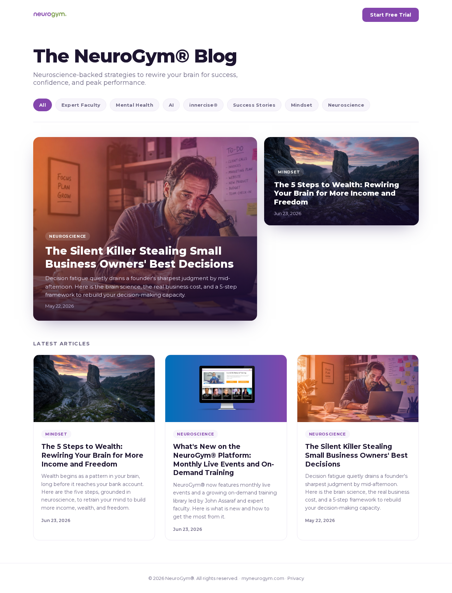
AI (171, 105)
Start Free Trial (390, 15)
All (42, 105)
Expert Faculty (81, 105)
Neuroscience (346, 105)
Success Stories (254, 105)
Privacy (295, 578)
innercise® (203, 105)
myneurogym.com (263, 578)
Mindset (302, 105)
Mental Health (134, 105)
